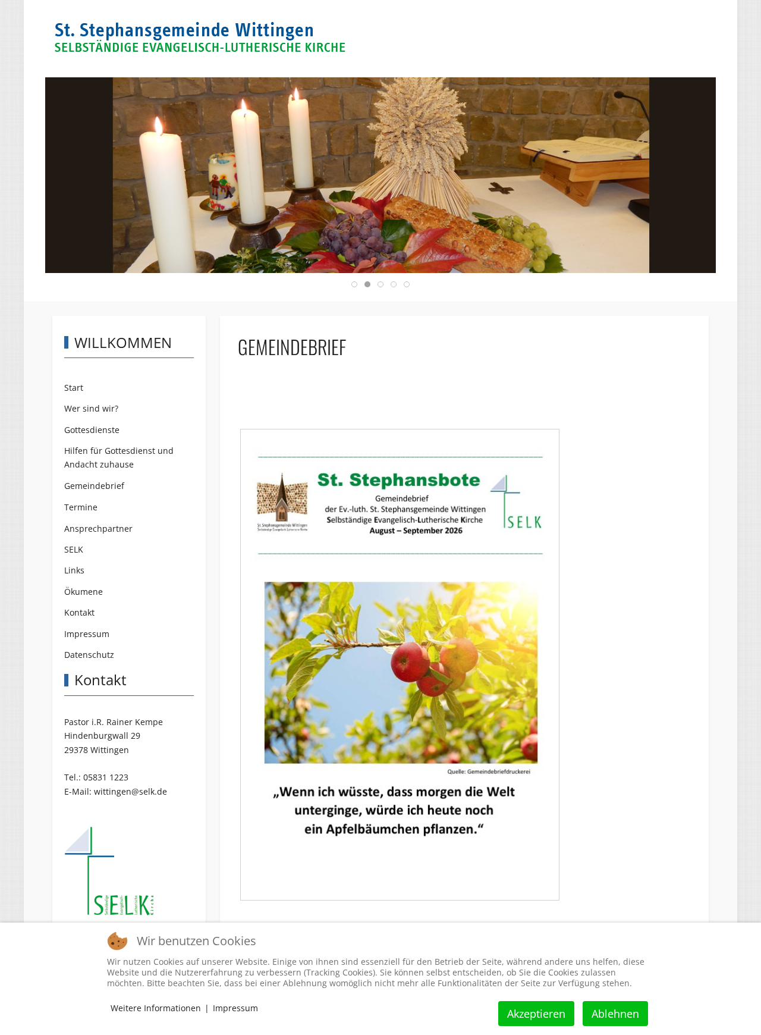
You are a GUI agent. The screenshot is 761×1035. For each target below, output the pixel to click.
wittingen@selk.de (130, 791)
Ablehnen (615, 1013)
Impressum (235, 1008)
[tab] (354, 284)
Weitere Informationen (156, 1008)
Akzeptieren (536, 1013)
